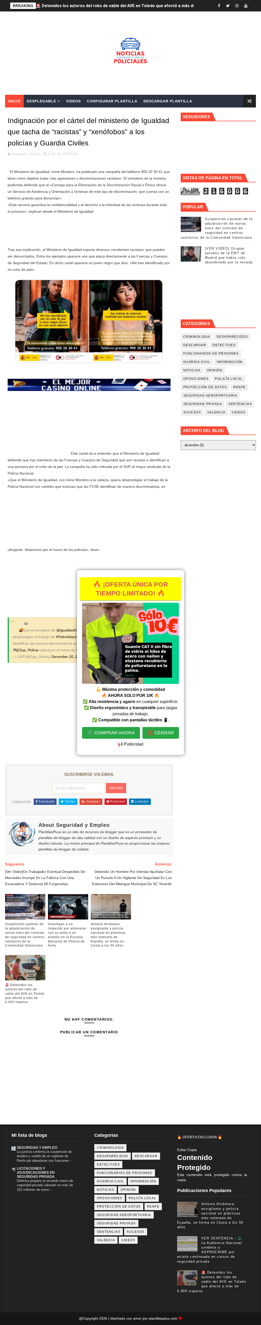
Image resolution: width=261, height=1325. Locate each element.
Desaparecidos (232, 337)
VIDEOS (238, 412)
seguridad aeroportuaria (210, 395)
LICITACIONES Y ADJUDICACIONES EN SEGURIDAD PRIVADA (36, 1172)
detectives (224, 345)
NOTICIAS (71, 154)
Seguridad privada (202, 404)
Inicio (14, 101)
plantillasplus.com (163, 1318)
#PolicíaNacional (69, 637)
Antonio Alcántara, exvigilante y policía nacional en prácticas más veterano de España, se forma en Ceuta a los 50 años (108, 934)
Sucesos (192, 412)
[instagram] (237, 5)
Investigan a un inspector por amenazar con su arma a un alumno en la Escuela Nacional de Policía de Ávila (67, 934)
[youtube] (246, 5)
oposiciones (196, 379)
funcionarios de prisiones (211, 353)
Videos (73, 101)
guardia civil (197, 362)
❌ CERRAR (161, 732)
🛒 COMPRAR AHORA (111, 732)
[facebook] (219, 5)
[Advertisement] (89, 230)
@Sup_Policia (27, 650)
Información (230, 362)
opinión (215, 370)
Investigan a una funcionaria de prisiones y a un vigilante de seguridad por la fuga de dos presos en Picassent (142, 5)
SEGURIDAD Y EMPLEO (37, 1147)
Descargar (194, 345)
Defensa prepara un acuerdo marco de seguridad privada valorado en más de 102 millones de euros (45, 1185)
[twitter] (228, 5)
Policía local (229, 379)
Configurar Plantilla (112, 101)
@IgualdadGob (68, 630)
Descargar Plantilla (167, 101)
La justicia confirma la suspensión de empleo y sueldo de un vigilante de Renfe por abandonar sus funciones (44, 1156)
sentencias (240, 404)
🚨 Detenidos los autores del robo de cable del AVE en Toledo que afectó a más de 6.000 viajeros (25, 993)
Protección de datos (205, 387)
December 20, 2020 (67, 657)
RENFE (239, 387)
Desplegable (41, 101)
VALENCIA (216, 412)
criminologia (196, 337)
